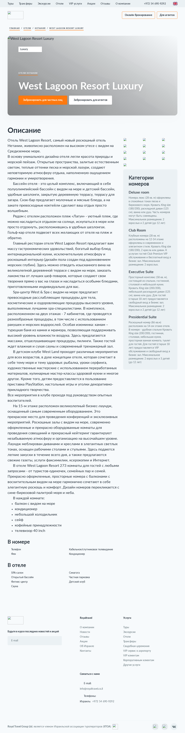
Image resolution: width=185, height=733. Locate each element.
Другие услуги (131, 664)
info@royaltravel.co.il (91, 688)
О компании (123, 3)
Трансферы (25, 3)
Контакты (85, 650)
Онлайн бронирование (138, 15)
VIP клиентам (131, 655)
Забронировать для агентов (90, 100)
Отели (59, 3)
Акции (91, 3)
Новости (85, 631)
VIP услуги (75, 3)
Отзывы (105, 3)
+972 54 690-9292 (103, 701)
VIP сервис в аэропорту (137, 650)
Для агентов (167, 15)
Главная (14, 28)
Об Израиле (87, 646)
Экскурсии (44, 3)
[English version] (175, 3)
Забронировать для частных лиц (43, 100)
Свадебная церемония (136, 646)
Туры (11, 3)
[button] (156, 3)
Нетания (40, 28)
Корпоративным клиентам (138, 660)
